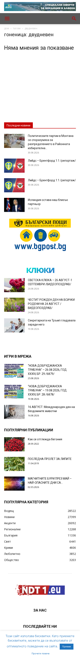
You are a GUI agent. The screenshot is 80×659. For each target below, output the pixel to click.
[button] (7, 18)
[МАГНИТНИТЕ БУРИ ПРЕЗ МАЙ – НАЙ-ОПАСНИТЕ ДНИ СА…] (14, 484)
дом (6, 28)
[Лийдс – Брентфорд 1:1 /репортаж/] (14, 166)
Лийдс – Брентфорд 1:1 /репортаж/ (52, 160)
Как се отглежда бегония (45, 439)
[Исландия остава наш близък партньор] (14, 205)
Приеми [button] (66, 646)
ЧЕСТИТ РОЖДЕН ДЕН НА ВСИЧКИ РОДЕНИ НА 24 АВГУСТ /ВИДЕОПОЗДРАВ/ (51, 304)
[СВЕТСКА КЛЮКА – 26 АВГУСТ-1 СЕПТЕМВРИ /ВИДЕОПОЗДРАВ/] (14, 285)
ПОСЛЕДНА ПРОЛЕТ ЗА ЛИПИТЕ (50, 459)
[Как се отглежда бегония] (14, 444)
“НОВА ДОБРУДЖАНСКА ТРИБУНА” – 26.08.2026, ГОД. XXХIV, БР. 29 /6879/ (47, 369)
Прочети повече (40, 653)
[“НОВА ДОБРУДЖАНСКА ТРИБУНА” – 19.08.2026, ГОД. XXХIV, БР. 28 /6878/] (14, 391)
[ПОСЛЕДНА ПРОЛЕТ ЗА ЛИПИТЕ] (14, 464)
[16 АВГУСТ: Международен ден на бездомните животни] (14, 412)
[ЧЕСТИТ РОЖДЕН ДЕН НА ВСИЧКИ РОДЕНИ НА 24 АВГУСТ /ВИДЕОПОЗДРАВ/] (14, 305)
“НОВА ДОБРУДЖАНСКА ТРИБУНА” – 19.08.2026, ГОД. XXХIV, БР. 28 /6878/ (47, 390)
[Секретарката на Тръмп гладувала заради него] (14, 325)
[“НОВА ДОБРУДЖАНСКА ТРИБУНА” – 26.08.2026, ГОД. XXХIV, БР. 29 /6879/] (14, 371)
